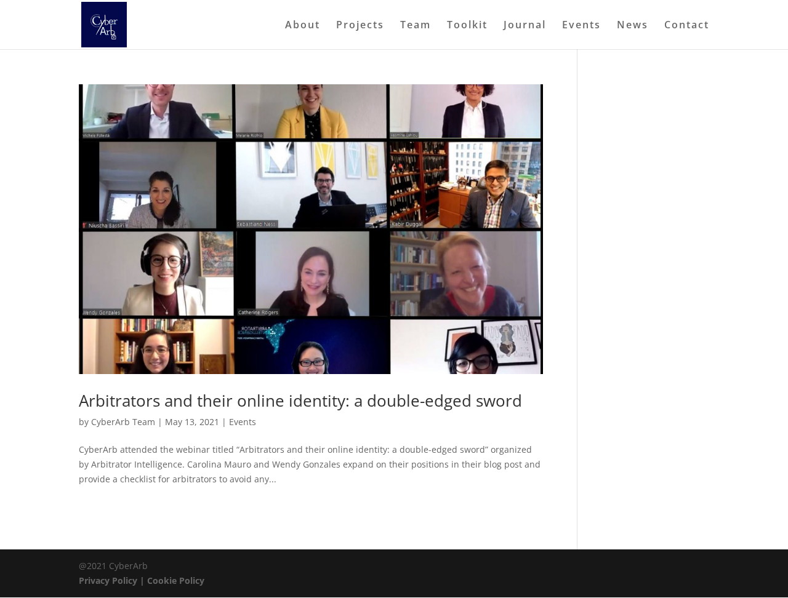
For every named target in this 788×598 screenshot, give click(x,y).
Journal (525, 25)
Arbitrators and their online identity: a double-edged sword (300, 400)
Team (415, 25)
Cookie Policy (175, 580)
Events (581, 25)
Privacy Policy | (113, 580)
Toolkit (467, 25)
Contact (686, 25)
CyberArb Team (123, 422)
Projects (360, 25)
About (302, 25)
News (632, 25)
